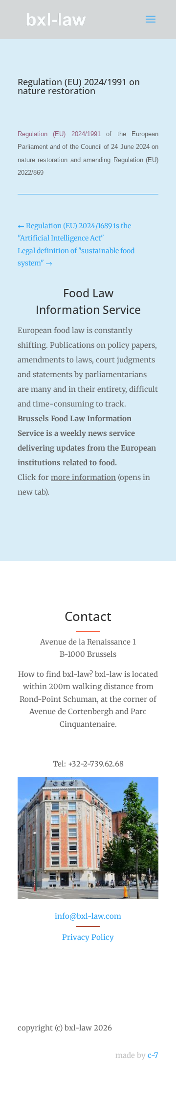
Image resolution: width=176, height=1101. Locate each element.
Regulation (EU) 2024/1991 (59, 134)
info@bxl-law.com (88, 916)
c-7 (153, 1055)
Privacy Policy (88, 937)
